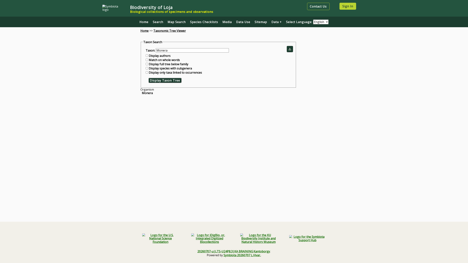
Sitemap (261, 22)
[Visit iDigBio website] (209, 238)
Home (143, 22)
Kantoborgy (262, 251)
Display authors (160, 56)
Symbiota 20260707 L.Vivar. (242, 255)
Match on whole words (164, 60)
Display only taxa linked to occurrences (175, 72)
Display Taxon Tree (165, 80)
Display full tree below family (168, 64)
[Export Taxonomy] (290, 49)
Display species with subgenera (170, 68)
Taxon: (151, 50)
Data (275, 22)
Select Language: (299, 22)
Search (158, 22)
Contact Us (318, 6)
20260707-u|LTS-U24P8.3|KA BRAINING (225, 251)
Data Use (243, 22)
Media (227, 22)
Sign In (347, 6)
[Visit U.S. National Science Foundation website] (160, 238)
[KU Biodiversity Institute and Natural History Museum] (258, 238)
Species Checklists (204, 22)
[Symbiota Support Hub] (307, 238)
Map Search (177, 22)
